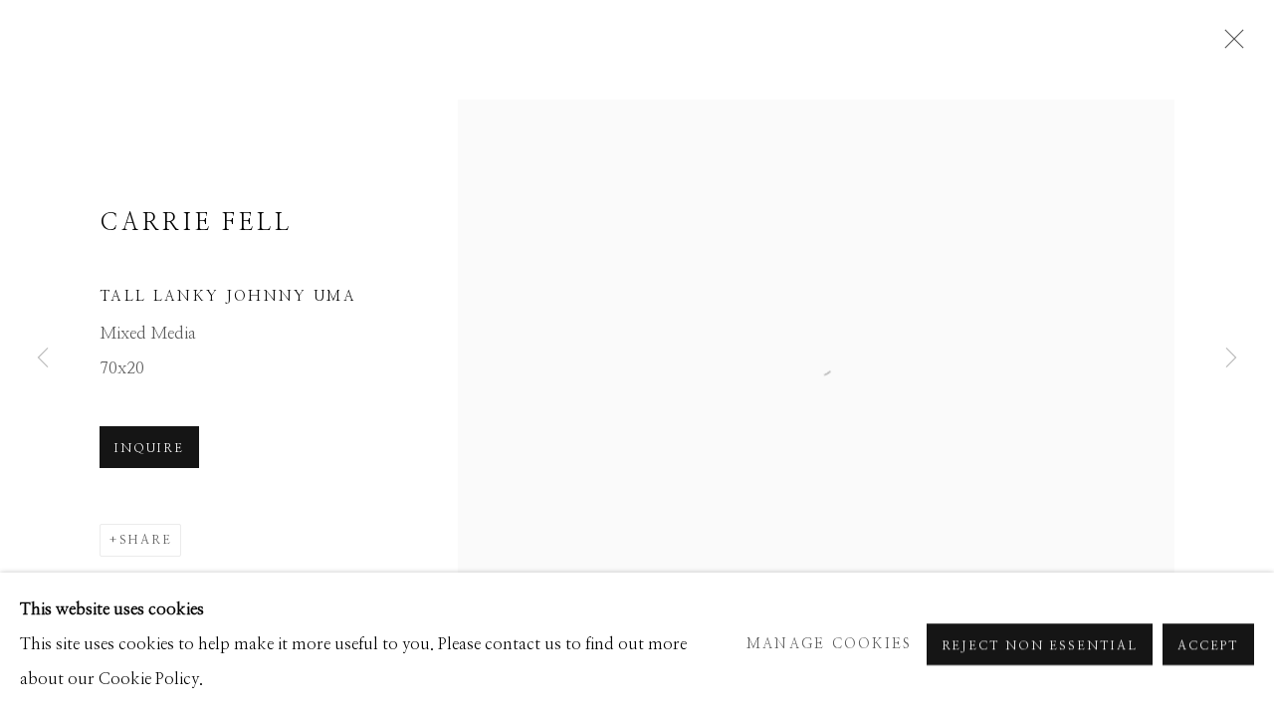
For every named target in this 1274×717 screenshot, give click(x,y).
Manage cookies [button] (829, 644)
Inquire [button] (149, 448)
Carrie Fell (196, 223)
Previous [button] (43, 358)
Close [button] (1229, 45)
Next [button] (1231, 358)
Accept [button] (1208, 646)
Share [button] (145, 540)
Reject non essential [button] (1040, 646)
